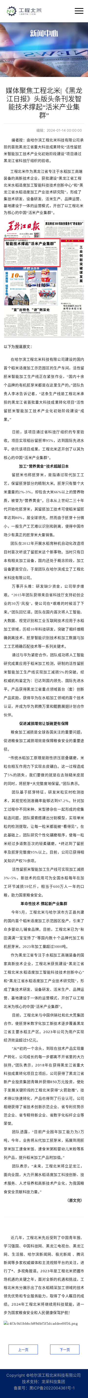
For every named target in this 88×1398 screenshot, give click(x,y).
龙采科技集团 (53, 1381)
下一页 (65, 1350)
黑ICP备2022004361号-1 (52, 1388)
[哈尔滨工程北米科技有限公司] (24, 10)
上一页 (23, 1350)
